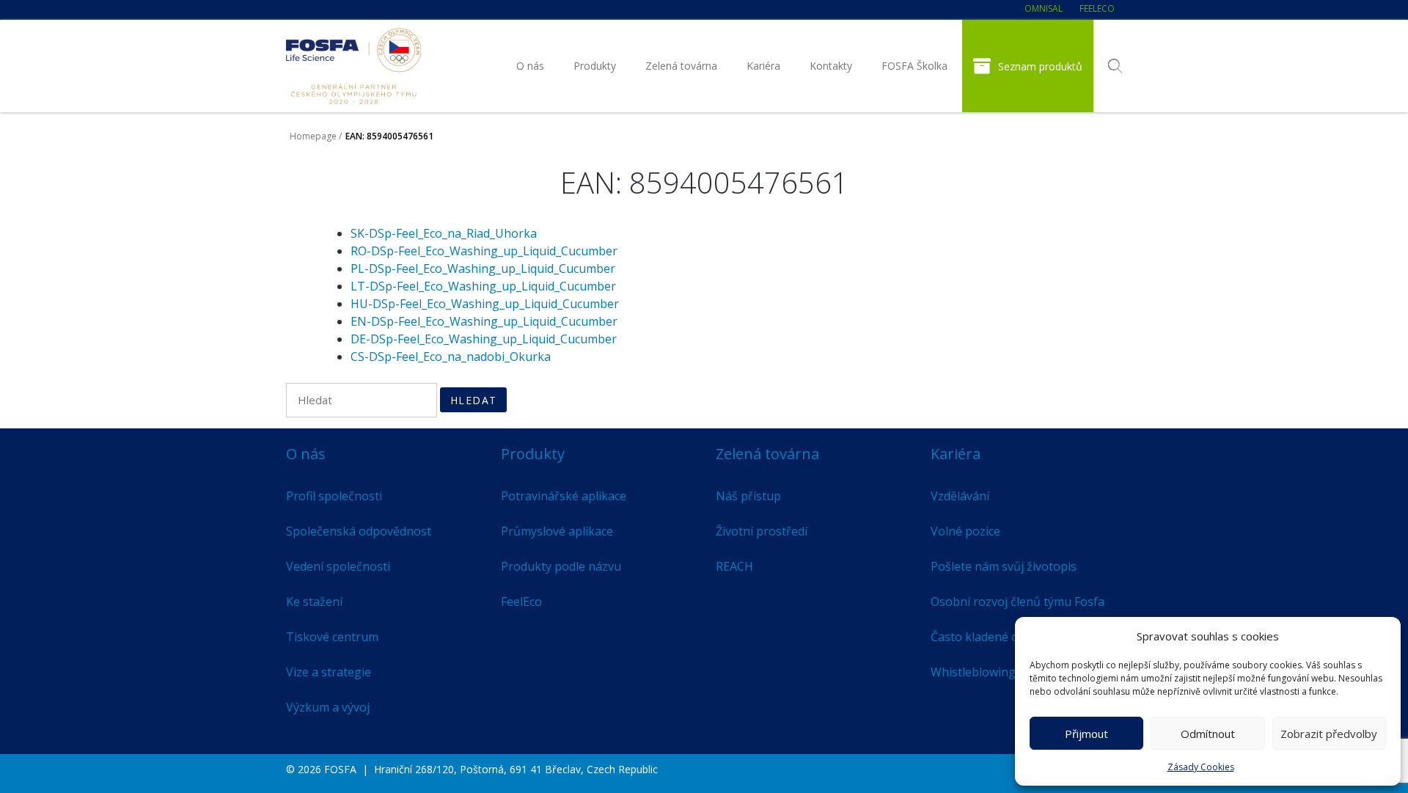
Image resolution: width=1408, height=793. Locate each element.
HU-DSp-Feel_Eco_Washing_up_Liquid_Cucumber (485, 304)
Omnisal (1043, 8)
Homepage (313, 136)
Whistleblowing (973, 672)
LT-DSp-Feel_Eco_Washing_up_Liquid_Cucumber (483, 286)
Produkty (594, 66)
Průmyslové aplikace (557, 531)
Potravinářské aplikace (563, 496)
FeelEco (1097, 8)
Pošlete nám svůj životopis (1004, 566)
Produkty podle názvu (561, 566)
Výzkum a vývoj (328, 707)
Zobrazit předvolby (1328, 733)
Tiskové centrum (332, 637)
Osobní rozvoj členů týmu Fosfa (1017, 601)
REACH (734, 566)
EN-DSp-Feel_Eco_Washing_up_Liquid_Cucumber (484, 321)
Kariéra (763, 66)
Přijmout (1086, 733)
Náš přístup (748, 496)
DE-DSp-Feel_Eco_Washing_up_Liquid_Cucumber (484, 339)
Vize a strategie (328, 672)
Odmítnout (1208, 733)
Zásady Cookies (1200, 767)
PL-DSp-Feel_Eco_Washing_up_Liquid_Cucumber (483, 268)
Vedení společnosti (338, 566)
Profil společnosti (334, 496)
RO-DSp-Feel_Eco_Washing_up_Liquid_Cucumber (484, 251)
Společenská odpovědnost (358, 531)
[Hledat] (1115, 66)
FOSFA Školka (914, 66)
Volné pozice (965, 531)
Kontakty (831, 66)
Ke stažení (314, 601)
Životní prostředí (761, 531)
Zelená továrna (681, 66)
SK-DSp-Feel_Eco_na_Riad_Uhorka (444, 233)
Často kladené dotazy (989, 637)
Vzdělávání (960, 496)
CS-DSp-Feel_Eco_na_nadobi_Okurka (451, 356)
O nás (530, 66)
